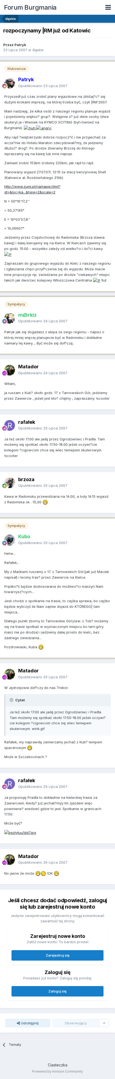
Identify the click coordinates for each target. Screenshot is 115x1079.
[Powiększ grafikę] (30, 128)
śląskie (38, 50)
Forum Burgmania (30, 7)
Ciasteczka (57, 1065)
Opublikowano (42, 86)
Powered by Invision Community (57, 1071)
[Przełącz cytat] (12, 700)
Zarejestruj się (58, 955)
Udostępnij (29, 1023)
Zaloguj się (57, 991)
